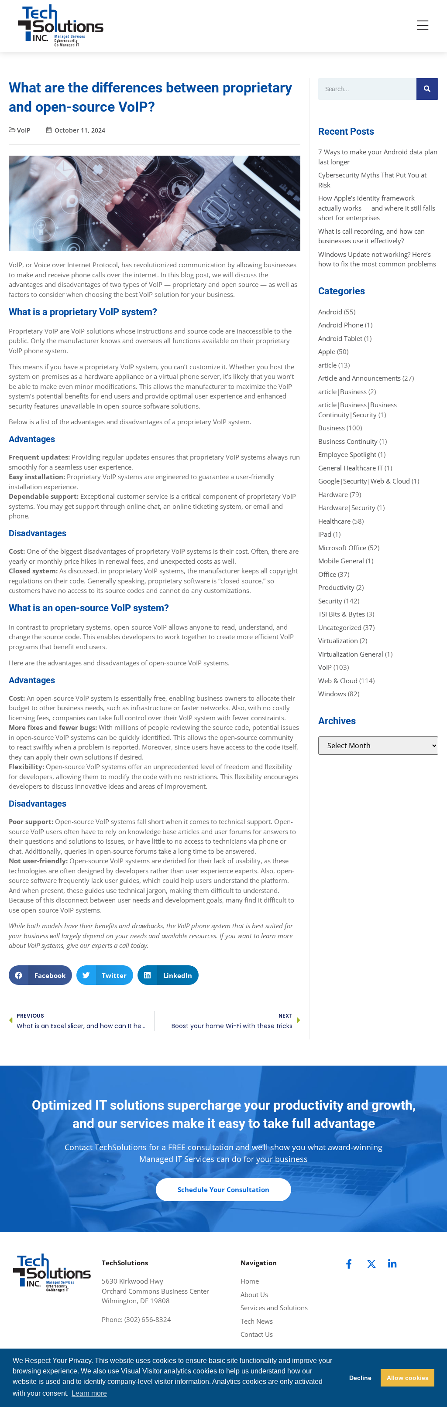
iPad (324, 534)
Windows (332, 693)
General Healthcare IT (350, 467)
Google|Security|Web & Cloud (364, 481)
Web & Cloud (338, 680)
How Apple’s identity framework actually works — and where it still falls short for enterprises (376, 208)
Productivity (336, 587)
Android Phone (340, 324)
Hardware (333, 494)
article (327, 365)
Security (330, 600)
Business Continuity (348, 441)
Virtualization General (350, 654)
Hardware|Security (346, 507)
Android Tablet (340, 338)
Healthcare (334, 521)
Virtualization (338, 640)
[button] (40, 975)
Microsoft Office (342, 547)
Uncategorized (339, 627)
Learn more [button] (89, 1393)
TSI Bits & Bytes (341, 614)
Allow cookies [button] (408, 1377)
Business (331, 427)
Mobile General (341, 560)
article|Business (342, 391)
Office (327, 574)
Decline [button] (360, 1377)
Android (330, 311)
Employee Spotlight (347, 454)
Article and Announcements (359, 378)
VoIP (24, 130)
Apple (326, 351)
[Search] (427, 89)
